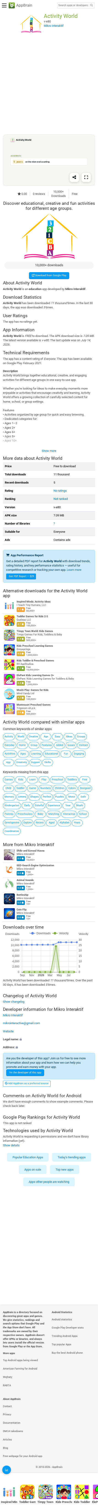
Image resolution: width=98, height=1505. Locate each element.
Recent (40, 822)
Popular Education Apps (28, 1157)
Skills (47, 762)
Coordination (12, 831)
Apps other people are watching (49, 1181)
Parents (9, 814)
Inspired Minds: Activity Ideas (34, 601)
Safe (83, 796)
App (8, 762)
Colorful (39, 805)
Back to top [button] (89, 1472)
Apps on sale (32, 1169)
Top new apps (65, 1169)
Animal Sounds (25, 880)
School (83, 814)
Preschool (57, 779)
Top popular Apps (61, 1344)
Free (84, 779)
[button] (49, 1039)
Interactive (69, 814)
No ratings (60, 490)
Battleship (22, 895)
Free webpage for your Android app (22, 1456)
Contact (83, 745)
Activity (9, 736)
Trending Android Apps (64, 1336)
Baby (40, 814)
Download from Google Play (50, 275)
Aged (51, 822)
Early (27, 805)
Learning (36, 753)
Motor (71, 796)
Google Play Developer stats (68, 1327)
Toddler (20, 788)
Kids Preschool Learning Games (35, 645)
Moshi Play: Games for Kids (33, 690)
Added (59, 745)
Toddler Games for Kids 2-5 (32, 616)
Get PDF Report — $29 (21, 576)
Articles (7, 1439)
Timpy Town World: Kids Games (35, 631)
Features (47, 745)
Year (68, 805)
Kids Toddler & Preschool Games (35, 660)
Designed (85, 788)
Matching (53, 814)
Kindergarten (12, 805)
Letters (22, 796)
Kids (20, 779)
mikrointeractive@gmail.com (21, 1023)
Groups (81, 736)
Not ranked (61, 499)
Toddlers (72, 779)
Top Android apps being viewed (20, 1360)
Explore (27, 822)
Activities (10, 753)
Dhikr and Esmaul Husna (30, 850)
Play (43, 779)
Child (8, 788)
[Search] (91, 5)
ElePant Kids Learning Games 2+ (35, 675)
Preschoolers (25, 814)
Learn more (74, 569)
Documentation (11, 1422)
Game (32, 788)
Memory (9, 796)
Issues (71, 745)
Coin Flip (21, 909)
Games (9, 779)
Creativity (21, 762)
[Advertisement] (49, 84)
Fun (66, 753)
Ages (23, 753)
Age (46, 736)
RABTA (7, 1385)
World (21, 736)
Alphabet (64, 822)
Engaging (79, 753)
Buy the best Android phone (67, 1352)
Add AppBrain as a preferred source (28, 1083)
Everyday (9, 745)
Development (12, 822)
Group (34, 745)
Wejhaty (7, 1377)
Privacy (7, 1414)
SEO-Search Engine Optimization (35, 865)
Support (35, 762)
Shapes (34, 796)
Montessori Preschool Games (34, 704)
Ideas (69, 736)
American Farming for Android (20, 1368)
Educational (51, 753)
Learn (32, 779)
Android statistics (62, 1319)
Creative (33, 736)
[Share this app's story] (74, 177)
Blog (5, 1448)
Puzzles (59, 796)
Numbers (45, 788)
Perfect (47, 796)
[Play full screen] (86, 177)
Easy (57, 736)
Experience (54, 805)
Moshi (79, 805)
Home (22, 745)
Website (8, 1031)
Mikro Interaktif (39, 844)
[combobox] (73, 5)
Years (77, 822)
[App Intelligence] (6, 1470)
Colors (72, 788)
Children (59, 788)
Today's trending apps (72, 1157)
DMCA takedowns (13, 1431)
